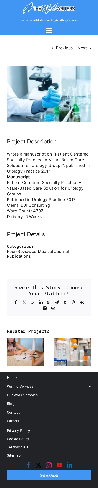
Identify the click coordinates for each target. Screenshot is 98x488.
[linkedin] (69, 465)
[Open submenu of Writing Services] (89, 386)
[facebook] (28, 465)
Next (82, 47)
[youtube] (59, 465)
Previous (64, 47)
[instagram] (49, 465)
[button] (10, 352)
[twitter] (38, 465)
